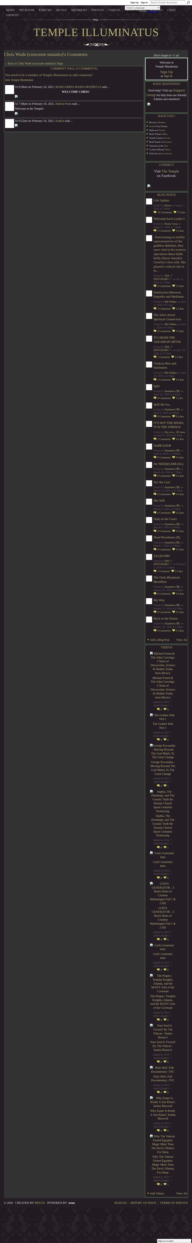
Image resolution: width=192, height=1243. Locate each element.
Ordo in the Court (165, 519)
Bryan (168, 205)
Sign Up (134, 2)
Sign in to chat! (165, 1241)
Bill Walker (171, 301)
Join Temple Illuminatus (19, 80)
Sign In (144, 2)
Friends (162, 130)
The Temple (170, 171)
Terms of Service (174, 1202)
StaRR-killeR (162, 445)
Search (188, 2)
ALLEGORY (162, 556)
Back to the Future (166, 618)
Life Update (161, 200)
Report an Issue (143, 1202)
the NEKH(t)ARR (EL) (168, 464)
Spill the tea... (163, 404)
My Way (159, 600)
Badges (121, 1202)
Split (157, 386)
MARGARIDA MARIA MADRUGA (78, 86)
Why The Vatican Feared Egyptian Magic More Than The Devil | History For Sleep (162, 1164)
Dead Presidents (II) (167, 537)
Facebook (167, 154)
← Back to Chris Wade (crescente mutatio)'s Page (33, 63)
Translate (152, 11)
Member (162, 122)
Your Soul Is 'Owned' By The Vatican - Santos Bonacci (163, 1045)
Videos (168, 150)
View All (181, 639)
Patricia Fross (63, 103)
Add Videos (157, 1193)
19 (164, 212)
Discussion (167, 142)
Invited (152, 126)
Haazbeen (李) (172, 391)
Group (167, 138)
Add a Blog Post (160, 639)
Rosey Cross (171, 223)
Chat (166, 146)
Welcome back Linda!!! (169, 219)
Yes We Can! (162, 482)
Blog (165, 134)
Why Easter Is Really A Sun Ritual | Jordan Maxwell (163, 1114)
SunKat (59, 120)
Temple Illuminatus (96, 32)
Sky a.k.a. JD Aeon (175, 432)
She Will (159, 500)
